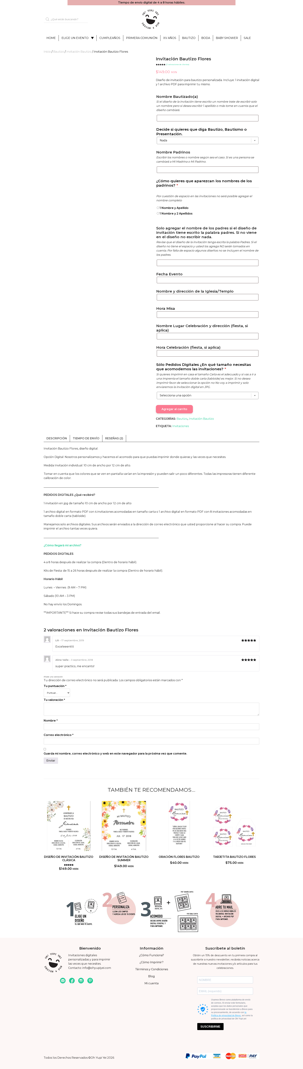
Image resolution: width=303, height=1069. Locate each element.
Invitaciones (180, 426)
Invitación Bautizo (78, 51)
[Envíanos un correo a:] (63, 981)
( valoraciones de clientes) (177, 64)
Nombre (51, 720)
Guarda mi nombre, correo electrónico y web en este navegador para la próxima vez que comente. (115, 753)
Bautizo (189, 38)
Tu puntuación (55, 686)
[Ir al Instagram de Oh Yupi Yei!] (81, 981)
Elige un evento (75, 38)
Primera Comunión (141, 38)
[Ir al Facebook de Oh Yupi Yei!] (72, 981)
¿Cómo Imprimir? (151, 962)
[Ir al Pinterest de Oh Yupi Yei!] (90, 981)
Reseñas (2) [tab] (114, 438)
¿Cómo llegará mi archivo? (62, 545)
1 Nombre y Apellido (174, 208)
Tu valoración (54, 700)
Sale (247, 38)
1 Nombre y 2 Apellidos (176, 213)
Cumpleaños (109, 38)
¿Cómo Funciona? (151, 955)
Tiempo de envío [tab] (86, 438)
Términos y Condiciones (151, 969)
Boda (205, 38)
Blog (151, 976)
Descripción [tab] (56, 438)
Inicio (47, 51)
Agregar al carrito (174, 409)
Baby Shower (227, 38)
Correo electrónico (58, 735)
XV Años (169, 38)
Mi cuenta (151, 983)
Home (51, 38)
